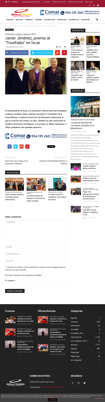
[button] (97, 20)
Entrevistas (74, 20)
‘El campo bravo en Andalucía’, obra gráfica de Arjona (57, 197)
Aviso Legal (89, 2)
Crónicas (29, 20)
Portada (9, 20)
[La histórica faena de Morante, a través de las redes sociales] (36, 184)
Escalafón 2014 (77, 333)
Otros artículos (12, 173)
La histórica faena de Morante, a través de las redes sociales (36, 198)
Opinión (38, 20)
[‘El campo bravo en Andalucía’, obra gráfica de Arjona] (57, 184)
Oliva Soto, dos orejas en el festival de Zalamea (16, 162)
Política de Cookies (59, 2)
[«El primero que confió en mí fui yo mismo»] (77, 65)
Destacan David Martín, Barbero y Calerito (53, 162)
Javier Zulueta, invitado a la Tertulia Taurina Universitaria (14, 197)
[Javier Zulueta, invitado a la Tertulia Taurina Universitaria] (14, 184)
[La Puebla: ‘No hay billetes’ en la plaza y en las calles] (76, 209)
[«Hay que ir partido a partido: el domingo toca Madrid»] (93, 65)
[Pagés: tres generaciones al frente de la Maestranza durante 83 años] (76, 191)
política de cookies (54, 397)
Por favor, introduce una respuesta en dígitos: (23, 275)
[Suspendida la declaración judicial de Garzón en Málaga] (10, 344)
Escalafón (85, 20)
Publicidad (75, 352)
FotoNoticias (49, 20)
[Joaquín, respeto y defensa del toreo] (76, 166)
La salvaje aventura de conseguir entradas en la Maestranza (82, 125)
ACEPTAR (52, 400)
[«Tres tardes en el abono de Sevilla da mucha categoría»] (77, 40)
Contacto (47, 2)
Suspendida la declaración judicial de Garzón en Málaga (25, 347)
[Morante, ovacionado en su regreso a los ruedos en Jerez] (43, 347)
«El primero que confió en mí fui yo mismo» (77, 77)
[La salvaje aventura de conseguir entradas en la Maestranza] (85, 106)
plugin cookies (99, 398)
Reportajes (62, 20)
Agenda (74, 318)
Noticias (19, 20)
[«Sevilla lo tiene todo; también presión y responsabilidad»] (93, 40)
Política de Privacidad (75, 2)
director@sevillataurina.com (52, 387)
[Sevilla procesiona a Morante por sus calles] (10, 319)
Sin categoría (76, 360)
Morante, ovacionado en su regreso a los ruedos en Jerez (57, 349)
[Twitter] (98, 5)
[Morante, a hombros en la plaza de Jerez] (10, 331)
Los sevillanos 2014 (79, 341)
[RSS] (94, 5)
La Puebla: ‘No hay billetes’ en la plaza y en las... (90, 212)
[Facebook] (89, 5)
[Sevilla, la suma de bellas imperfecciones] (76, 179)
